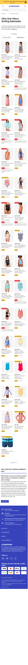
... (7, 13)
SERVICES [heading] (3, 536)
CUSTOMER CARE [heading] (5, 532)
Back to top (13, 462)
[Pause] (25, 2)
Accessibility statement (6, 578)
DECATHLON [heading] (4, 528)
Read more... (14, 29)
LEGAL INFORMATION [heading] (6, 540)
